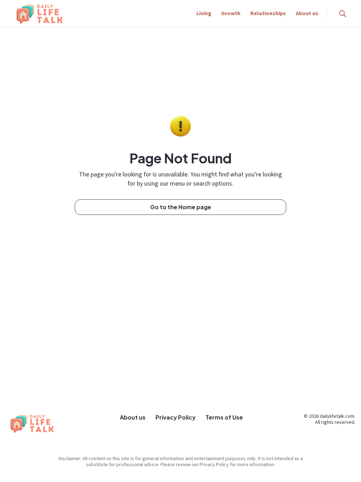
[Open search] (343, 14)
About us (307, 13)
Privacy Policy (175, 417)
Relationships (268, 13)
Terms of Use (224, 417)
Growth (230, 13)
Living (203, 13)
